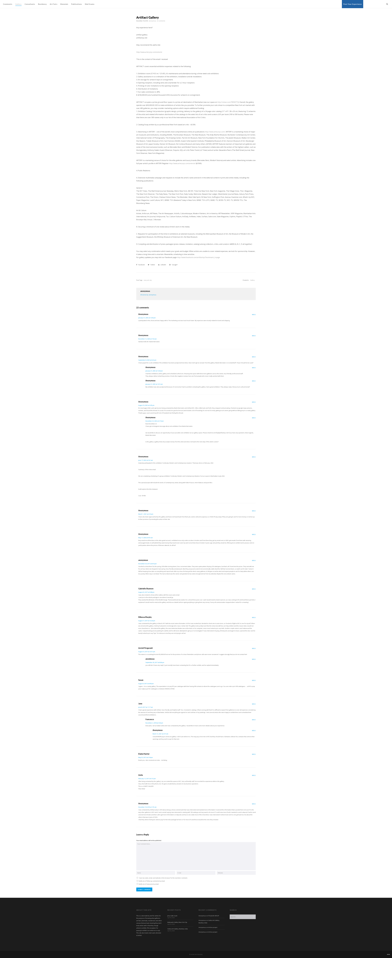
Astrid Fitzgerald (145, 648)
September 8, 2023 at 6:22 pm (147, 360)
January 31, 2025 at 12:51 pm (154, 384)
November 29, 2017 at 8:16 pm (147, 564)
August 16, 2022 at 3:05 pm (146, 405)
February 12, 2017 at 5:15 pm (147, 778)
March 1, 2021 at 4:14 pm (145, 514)
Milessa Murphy (145, 617)
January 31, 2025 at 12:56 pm (147, 318)
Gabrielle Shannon (145, 588)
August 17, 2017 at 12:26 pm (146, 621)
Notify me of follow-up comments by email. (152, 881)
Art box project (212, 927)
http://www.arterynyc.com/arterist (149, 52)
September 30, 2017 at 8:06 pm (154, 662)
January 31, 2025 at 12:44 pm (154, 371)
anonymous (143, 560)
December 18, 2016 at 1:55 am (147, 807)
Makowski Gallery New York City (177, 922)
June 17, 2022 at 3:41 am (145, 460)
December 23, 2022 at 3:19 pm (154, 421)
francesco (149, 719)
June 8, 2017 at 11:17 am (145, 707)
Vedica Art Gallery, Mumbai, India (177, 929)
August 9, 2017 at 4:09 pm (146, 683)
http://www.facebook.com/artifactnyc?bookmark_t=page (198, 257)
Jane (140, 703)
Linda (140, 775)
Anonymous (143, 314)
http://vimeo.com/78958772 (227, 102)
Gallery (252, 280)
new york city (148, 280)
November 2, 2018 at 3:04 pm (154, 723)
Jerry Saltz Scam (172, 916)
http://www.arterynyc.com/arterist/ (182, 163)
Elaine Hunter (144, 754)
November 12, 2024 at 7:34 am (147, 339)
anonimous (150, 659)
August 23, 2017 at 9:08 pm (146, 592)
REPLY (254, 314)
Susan (140, 680)
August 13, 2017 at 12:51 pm (146, 652)
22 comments (161, 21)
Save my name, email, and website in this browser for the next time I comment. (163, 878)
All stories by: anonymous (148, 295)
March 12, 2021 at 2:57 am (160, 734)
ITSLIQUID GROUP (213, 916)
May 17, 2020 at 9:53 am (145, 538)
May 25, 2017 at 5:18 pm (145, 757)
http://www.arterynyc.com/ (215, 132)
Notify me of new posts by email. (149, 884)
